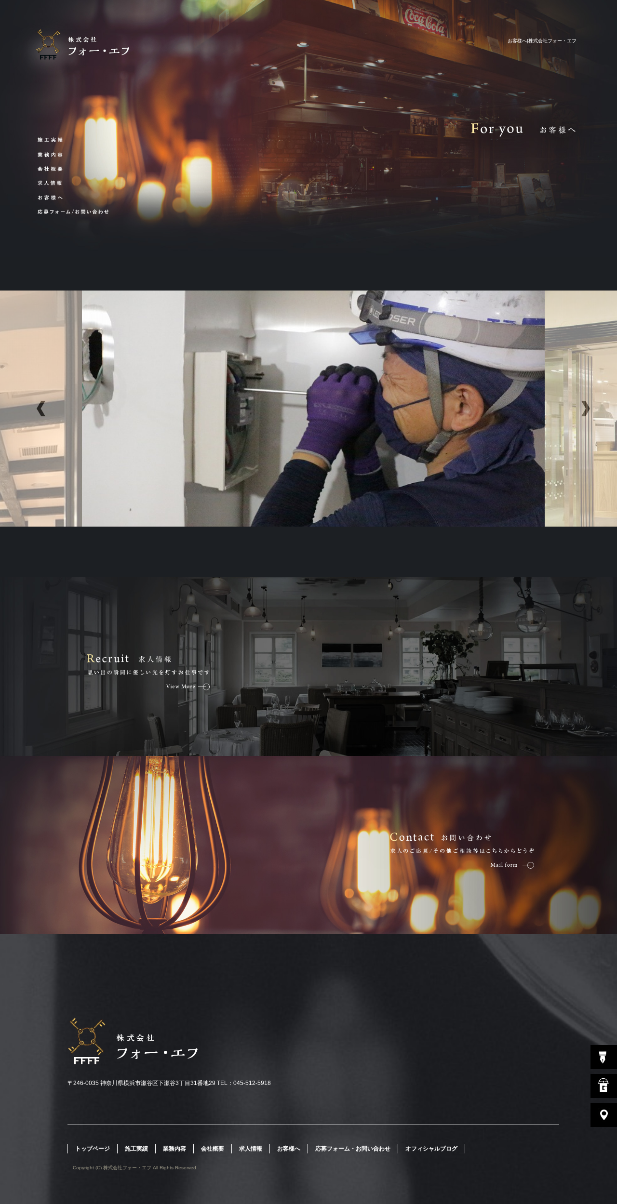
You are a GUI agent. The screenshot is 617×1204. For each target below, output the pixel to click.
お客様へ (56, 197)
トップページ (92, 1148)
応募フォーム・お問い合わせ (56, 211)
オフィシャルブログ (431, 1148)
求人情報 (56, 183)
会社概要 (56, 169)
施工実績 (56, 140)
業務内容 (56, 154)
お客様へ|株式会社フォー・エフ (542, 40)
